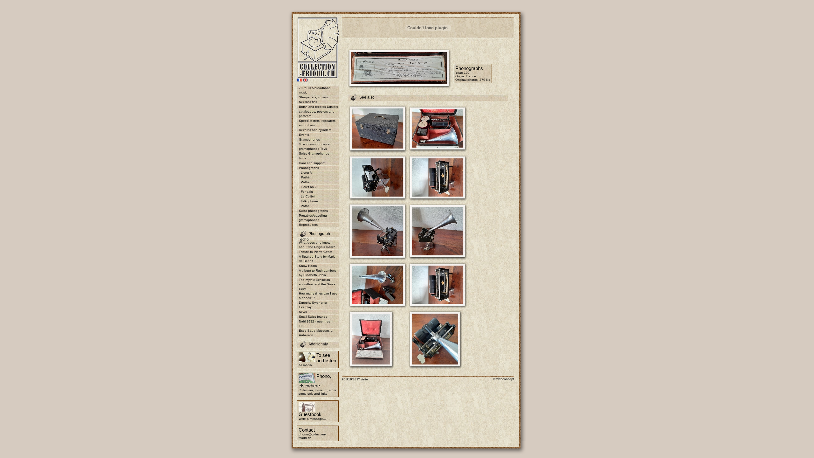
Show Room (308, 265)
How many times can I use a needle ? (318, 296)
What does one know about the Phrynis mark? (317, 245)
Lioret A (306, 172)
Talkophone (309, 201)
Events (304, 134)
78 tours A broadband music (315, 90)
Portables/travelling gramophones (313, 218)
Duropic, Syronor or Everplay (313, 305)
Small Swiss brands (313, 316)
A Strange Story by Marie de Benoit (317, 259)
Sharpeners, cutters (313, 97)
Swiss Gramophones (314, 153)
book (302, 158)
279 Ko (484, 79)
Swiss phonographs (313, 210)
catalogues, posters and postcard (317, 114)
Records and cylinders (315, 130)
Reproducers (308, 224)
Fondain (307, 191)
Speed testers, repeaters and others (317, 123)
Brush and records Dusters (318, 106)
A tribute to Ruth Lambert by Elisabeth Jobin (317, 273)
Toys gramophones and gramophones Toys (316, 146)
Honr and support (312, 163)
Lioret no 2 (309, 187)
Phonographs (309, 168)
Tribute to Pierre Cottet (315, 251)
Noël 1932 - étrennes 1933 (314, 324)
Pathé (305, 177)
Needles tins (308, 102)
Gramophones (309, 139)
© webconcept (503, 379)
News (303, 312)
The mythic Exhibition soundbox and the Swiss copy (317, 284)
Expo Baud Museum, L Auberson (316, 333)
